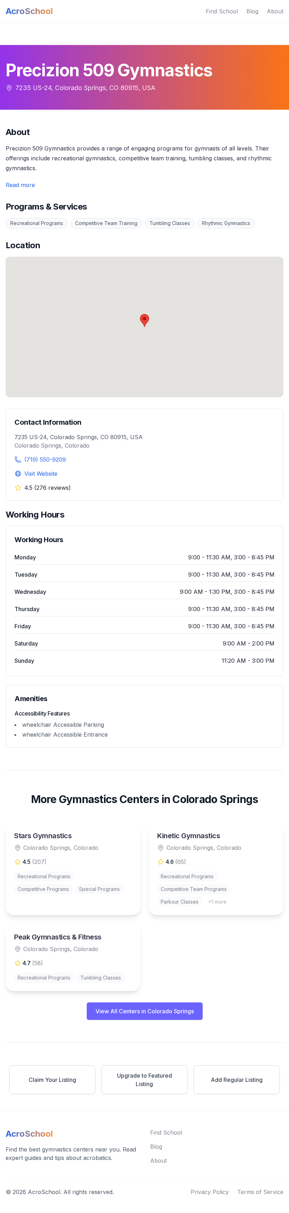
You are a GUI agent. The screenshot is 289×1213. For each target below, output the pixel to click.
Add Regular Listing (237, 1079)
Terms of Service (260, 1191)
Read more (20, 184)
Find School (222, 11)
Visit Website (40, 473)
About (275, 11)
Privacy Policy (210, 1191)
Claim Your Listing (52, 1079)
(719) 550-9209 (45, 459)
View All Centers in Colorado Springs (145, 1011)
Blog (252, 11)
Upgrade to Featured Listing (144, 1079)
